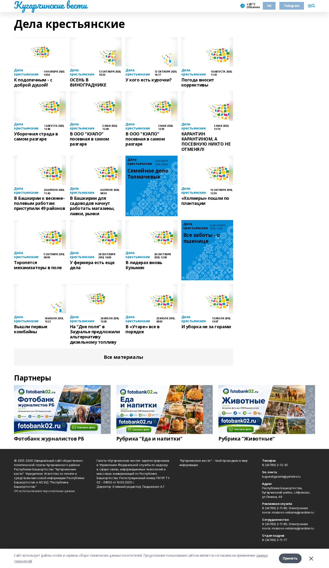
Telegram (292, 5)
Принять (290, 558)
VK (269, 5)
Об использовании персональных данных (44, 491)
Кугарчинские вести (50, 5)
